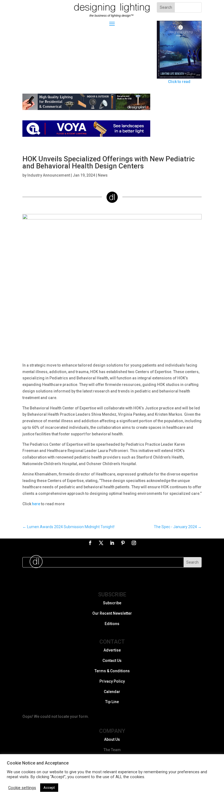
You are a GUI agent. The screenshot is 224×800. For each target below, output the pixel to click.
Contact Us (112, 660)
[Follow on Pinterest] (123, 543)
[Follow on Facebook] (90, 543)
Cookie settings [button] (22, 787)
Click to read (179, 81)
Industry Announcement (48, 175)
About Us (112, 739)
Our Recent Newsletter (112, 613)
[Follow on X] (101, 543)
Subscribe (112, 603)
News (103, 175)
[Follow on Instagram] (133, 543)
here (36, 504)
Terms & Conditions (112, 671)
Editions (112, 623)
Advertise (112, 650)
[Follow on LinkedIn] (112, 543)
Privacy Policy (112, 681)
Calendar (112, 691)
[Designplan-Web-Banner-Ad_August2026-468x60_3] (86, 108)
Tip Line (112, 702)
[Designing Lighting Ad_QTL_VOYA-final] (86, 135)
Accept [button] (49, 788)
